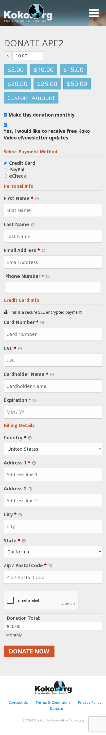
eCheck (17, 176)
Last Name (17, 224)
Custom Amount (31, 97)
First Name (18, 198)
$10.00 (43, 69)
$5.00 (15, 69)
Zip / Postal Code (25, 565)
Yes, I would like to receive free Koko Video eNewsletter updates (47, 134)
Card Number (21, 322)
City (10, 514)
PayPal (16, 169)
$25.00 (47, 83)
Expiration (17, 400)
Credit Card (22, 163)
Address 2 (16, 488)
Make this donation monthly (41, 115)
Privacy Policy (90, 702)
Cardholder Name (26, 374)
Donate (56, 708)
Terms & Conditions (52, 702)
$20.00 (17, 83)
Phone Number (35, 276)
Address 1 (17, 463)
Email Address (22, 250)
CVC (10, 348)
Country (15, 437)
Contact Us (18, 702)
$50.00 (77, 83)
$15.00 (73, 69)
